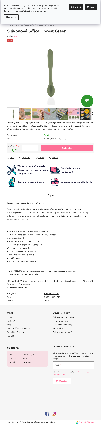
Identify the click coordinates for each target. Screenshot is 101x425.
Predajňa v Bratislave (16, 332)
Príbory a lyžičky (51, 293)
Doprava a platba (60, 321)
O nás (9, 317)
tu (45, 11)
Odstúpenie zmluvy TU (63, 332)
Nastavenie (11, 17)
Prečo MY (11, 321)
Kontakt (10, 336)
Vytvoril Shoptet (86, 422)
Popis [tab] (50, 195)
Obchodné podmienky (62, 324)
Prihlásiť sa (61, 381)
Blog (9, 324)
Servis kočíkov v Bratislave (19, 328)
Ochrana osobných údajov (64, 317)
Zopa (16, 36)
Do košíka (67, 148)
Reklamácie (58, 328)
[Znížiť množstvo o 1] (24, 148)
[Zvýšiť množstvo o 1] (36, 148)
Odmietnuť (76, 7)
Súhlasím (91, 7)
